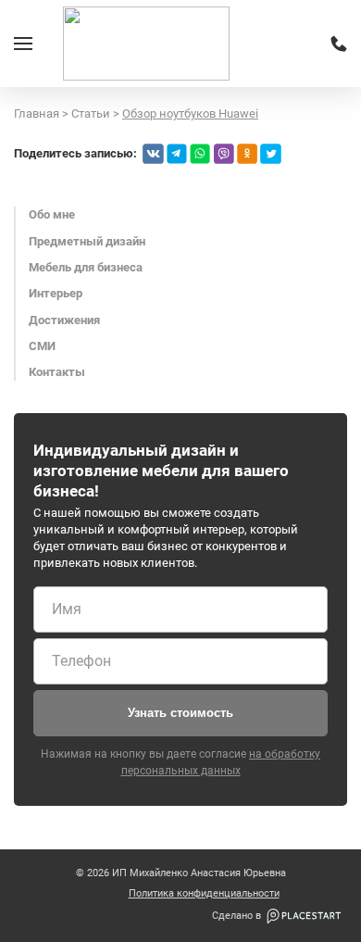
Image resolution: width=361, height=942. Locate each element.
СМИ (42, 346)
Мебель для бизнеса (86, 267)
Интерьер (55, 293)
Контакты (57, 372)
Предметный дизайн (87, 241)
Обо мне (52, 214)
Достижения (64, 320)
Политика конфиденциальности (204, 893)
